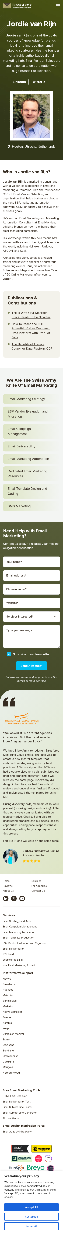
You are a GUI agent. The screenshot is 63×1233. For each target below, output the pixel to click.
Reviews (8, 885)
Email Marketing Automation (28, 459)
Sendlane (8, 1050)
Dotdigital (8, 1061)
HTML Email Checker (15, 1095)
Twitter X (38, 82)
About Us (8, 890)
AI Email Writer (11, 1118)
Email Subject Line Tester (17, 1106)
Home (6, 880)
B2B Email (8, 954)
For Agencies (39, 885)
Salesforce (9, 984)
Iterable (7, 1022)
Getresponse (10, 1055)
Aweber (7, 1017)
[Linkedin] (6, 898)
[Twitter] (14, 898)
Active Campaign (13, 1011)
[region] (31, 1202)
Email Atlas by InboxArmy (17, 1131)
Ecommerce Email (13, 959)
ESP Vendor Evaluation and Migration (28, 414)
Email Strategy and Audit (17, 921)
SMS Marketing (19, 506)
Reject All (31, 1226)
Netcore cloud (11, 1072)
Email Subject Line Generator (20, 1112)
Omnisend (8, 1044)
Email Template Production (18, 937)
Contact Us (38, 890)
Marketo (8, 1006)
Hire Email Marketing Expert (19, 965)
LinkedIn (19, 82)
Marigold (8, 1067)
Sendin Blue (10, 1000)
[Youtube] (22, 898)
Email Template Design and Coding (27, 491)
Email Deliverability (21, 446)
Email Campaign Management (19, 431)
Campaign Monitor (13, 1033)
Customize (31, 1216)
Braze (6, 1039)
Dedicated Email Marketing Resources (27, 473)
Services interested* (19, 616)
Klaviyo (7, 978)
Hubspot (8, 989)
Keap (6, 1028)
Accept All (31, 1207)
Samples (36, 880)
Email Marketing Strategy (26, 399)
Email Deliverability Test (17, 1101)
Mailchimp (8, 995)
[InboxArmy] (17, 5)
